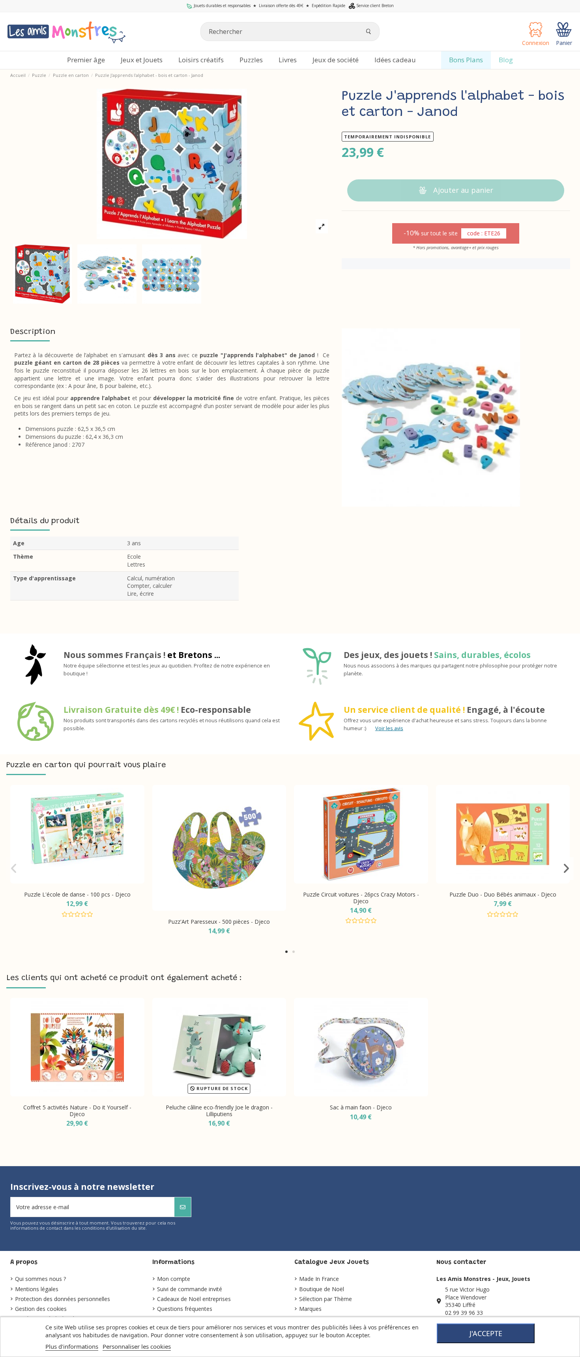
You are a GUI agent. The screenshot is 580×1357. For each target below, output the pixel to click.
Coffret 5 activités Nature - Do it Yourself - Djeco (77, 1110)
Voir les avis (389, 728)
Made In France (319, 1278)
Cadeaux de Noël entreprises (194, 1299)
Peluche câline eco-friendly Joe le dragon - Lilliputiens (219, 1110)
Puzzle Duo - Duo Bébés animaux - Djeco (502, 894)
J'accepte (486, 1333)
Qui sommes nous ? (40, 1278)
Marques (310, 1308)
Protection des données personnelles (62, 1299)
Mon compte (173, 1278)
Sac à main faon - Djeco (361, 1107)
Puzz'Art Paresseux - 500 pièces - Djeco (219, 921)
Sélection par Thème (325, 1299)
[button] (286, 952)
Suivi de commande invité (189, 1289)
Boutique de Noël (321, 1289)
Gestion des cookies (41, 1308)
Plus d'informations (71, 1346)
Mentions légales (36, 1289)
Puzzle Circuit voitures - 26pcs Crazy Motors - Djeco (361, 898)
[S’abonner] (182, 1207)
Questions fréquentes (184, 1308)
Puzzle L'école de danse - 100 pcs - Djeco (77, 894)
